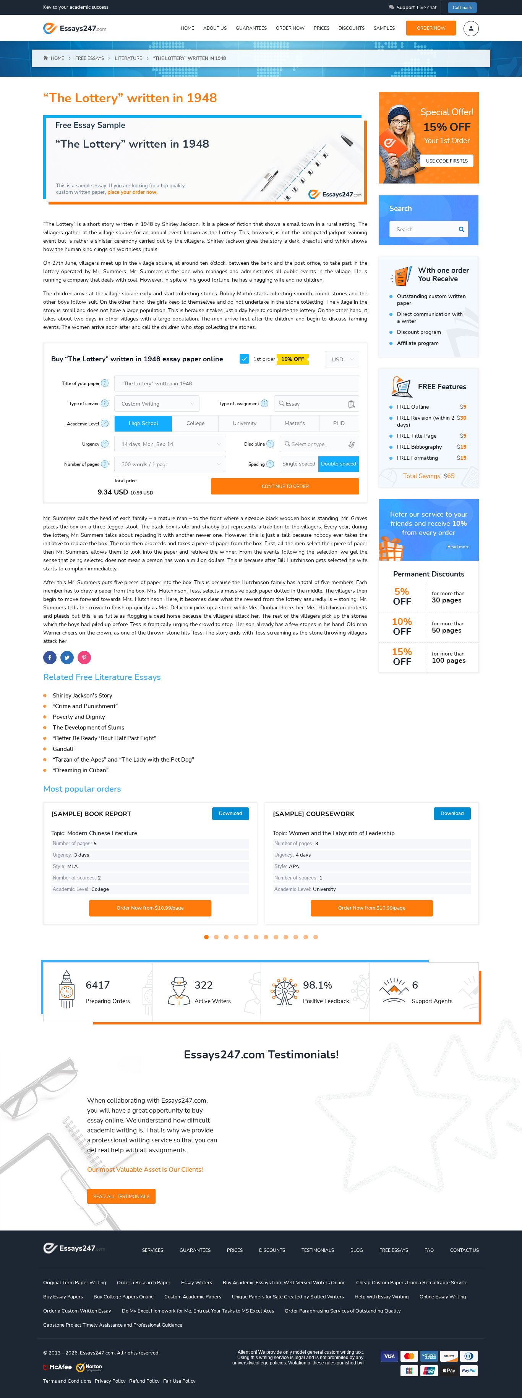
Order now (290, 28)
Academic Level (83, 424)
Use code (447, 161)
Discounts (352, 28)
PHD (339, 423)
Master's (295, 423)
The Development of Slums (88, 728)
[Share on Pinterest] (84, 657)
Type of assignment (239, 403)
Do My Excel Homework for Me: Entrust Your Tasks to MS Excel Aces (198, 1311)
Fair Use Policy (179, 1381)
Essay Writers (196, 1282)
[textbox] (325, 445)
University (244, 423)
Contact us (464, 1250)
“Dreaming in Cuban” (81, 770)
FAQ (429, 1250)
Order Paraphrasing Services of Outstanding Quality (343, 1311)
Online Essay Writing (443, 1297)
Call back (462, 7)
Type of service (84, 403)
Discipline (254, 444)
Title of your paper (80, 383)
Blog (356, 1250)
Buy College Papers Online (124, 1297)
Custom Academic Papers (192, 1297)
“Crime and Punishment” (85, 706)
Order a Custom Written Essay (77, 1311)
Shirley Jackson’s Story (82, 696)
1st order (278, 359)
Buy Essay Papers (63, 1297)
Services (152, 1250)
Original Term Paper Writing (74, 1282)
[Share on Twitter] (67, 657)
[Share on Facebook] (50, 657)
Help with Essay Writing (382, 1297)
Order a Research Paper (143, 1282)
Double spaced (338, 464)
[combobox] (316, 403)
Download (230, 813)
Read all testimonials (121, 1196)
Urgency (90, 444)
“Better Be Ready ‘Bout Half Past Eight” (104, 738)
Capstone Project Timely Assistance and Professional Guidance (112, 1325)
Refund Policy (144, 1381)
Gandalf (63, 749)
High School (143, 423)
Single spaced (298, 464)
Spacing (256, 464)
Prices (321, 28)
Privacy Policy (110, 1381)
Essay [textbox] (293, 404)
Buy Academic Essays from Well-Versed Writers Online (284, 1282)
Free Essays (393, 1250)
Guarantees (251, 28)
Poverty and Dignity (79, 717)
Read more (458, 546)
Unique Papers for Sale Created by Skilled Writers (288, 1297)
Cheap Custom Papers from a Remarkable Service (411, 1282)
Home (187, 28)
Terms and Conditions (67, 1381)
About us (215, 28)
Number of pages (81, 464)
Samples (384, 28)
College (195, 423)
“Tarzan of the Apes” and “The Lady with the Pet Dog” (123, 760)
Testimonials (318, 1250)
